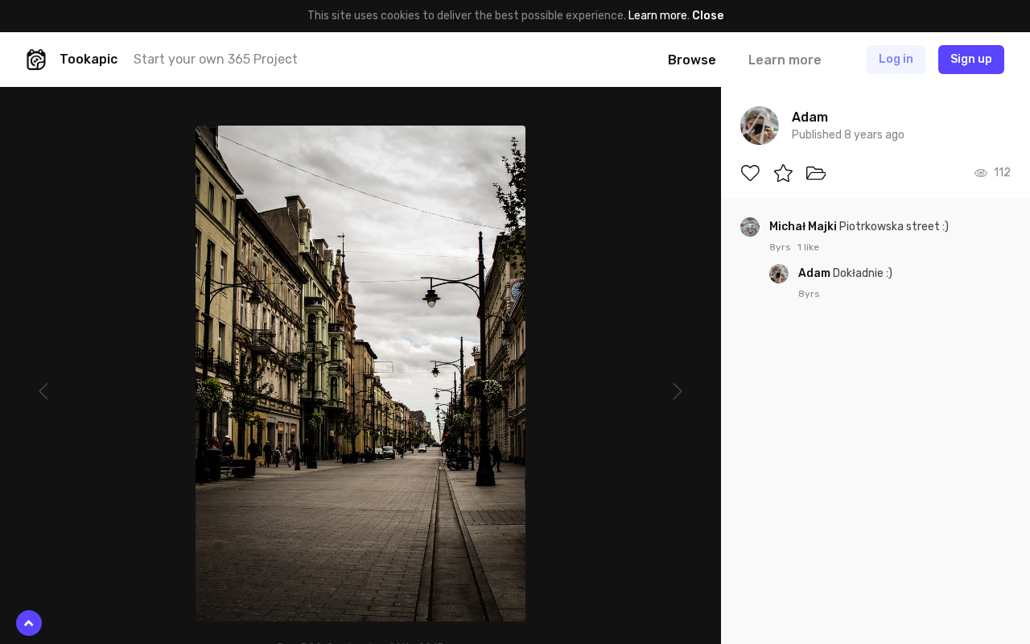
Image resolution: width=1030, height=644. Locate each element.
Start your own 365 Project (216, 59)
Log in (896, 59)
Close (707, 16)
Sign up (971, 59)
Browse (692, 60)
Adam (815, 273)
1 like (808, 247)
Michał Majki (804, 226)
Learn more (657, 16)
